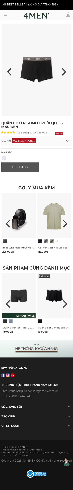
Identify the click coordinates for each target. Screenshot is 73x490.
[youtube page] (12, 375)
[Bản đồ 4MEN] (36, 348)
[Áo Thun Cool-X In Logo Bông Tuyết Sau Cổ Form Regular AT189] (40, 241)
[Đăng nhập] (69, 15)
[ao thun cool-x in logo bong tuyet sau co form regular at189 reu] (54, 215)
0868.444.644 (21, 396)
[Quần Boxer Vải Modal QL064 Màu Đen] (4, 321)
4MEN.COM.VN (37, 460)
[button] (36, 141)
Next (65, 223)
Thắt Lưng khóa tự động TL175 (20, 247)
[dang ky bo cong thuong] (36, 473)
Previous (8, 223)
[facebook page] (3, 375)
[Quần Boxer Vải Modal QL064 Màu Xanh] (10, 321)
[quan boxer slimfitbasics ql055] (54, 295)
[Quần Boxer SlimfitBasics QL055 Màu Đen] (40, 321)
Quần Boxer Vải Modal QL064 (19, 327)
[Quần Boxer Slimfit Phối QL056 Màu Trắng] (4, 158)
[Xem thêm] (57, 241)
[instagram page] (8, 375)
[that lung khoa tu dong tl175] (19, 215)
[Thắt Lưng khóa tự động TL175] (4, 241)
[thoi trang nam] (36, 16)
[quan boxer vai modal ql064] (19, 295)
